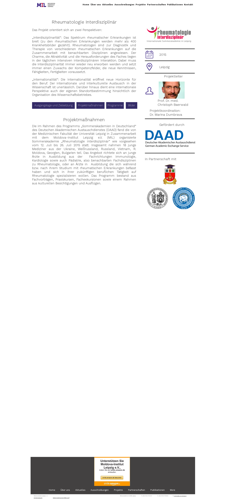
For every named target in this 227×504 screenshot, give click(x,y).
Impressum (38, 498)
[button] (96, 4)
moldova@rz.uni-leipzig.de (180, 495)
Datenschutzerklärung (61, 498)
